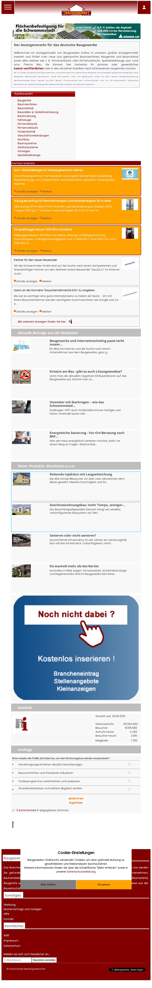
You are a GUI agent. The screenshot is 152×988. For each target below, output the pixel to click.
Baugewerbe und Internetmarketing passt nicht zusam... (87, 342)
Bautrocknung (27, 116)
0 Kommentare (26, 810)
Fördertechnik (26, 131)
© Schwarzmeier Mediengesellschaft (25, 968)
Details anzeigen (27, 191)
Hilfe (6, 914)
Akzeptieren (104, 884)
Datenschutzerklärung (81, 871)
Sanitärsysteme (28, 147)
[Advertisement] (109, 115)
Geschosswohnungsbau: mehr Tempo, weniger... (87, 505)
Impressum (11, 940)
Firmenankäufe (27, 124)
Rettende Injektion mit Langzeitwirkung (81, 474)
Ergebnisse (76, 802)
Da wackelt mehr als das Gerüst (74, 566)
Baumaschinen (27, 104)
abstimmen (76, 798)
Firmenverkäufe (28, 128)
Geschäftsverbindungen (33, 135)
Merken (47, 191)
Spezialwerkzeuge (29, 155)
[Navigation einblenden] (8, 9)
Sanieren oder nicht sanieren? (73, 535)
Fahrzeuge (24, 120)
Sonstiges (24, 151)
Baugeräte (24, 100)
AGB (6, 935)
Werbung (10, 905)
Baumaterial (25, 108)
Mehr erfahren (48, 884)
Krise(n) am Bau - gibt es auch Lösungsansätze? (86, 371)
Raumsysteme (27, 143)
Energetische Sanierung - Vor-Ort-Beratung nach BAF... (87, 434)
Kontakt (9, 919)
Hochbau (23, 139)
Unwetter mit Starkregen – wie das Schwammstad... (77, 404)
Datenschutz (12, 946)
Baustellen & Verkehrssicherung (38, 112)
